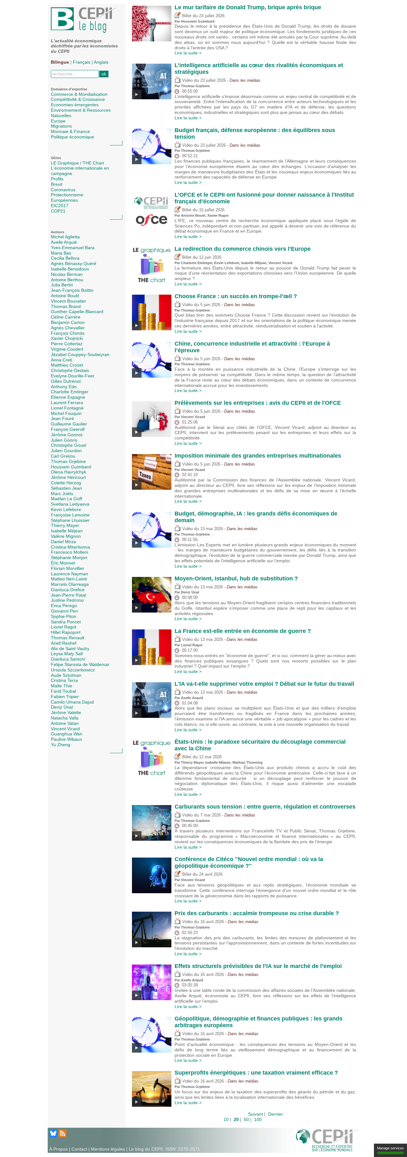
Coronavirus (63, 189)
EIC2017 (59, 205)
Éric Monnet (63, 562)
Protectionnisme (67, 194)
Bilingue (60, 62)
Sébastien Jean (66, 488)
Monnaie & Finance (70, 131)
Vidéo (187, 80)
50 (246, 1119)
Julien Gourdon (66, 450)
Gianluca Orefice (68, 589)
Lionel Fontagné (67, 407)
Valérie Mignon (66, 536)
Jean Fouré (62, 418)
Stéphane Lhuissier (70, 520)
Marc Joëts (62, 493)
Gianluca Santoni (68, 659)
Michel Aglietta (65, 236)
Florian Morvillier (67, 568)
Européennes (64, 200)
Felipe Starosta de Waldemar (80, 664)
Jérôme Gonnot (66, 434)
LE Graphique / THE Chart (77, 162)
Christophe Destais (70, 370)
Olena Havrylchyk (68, 471)
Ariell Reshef (63, 643)
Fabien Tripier (65, 696)
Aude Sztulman (66, 675)
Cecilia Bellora (65, 258)
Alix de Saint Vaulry (70, 648)
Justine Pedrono (67, 600)
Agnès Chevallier (68, 327)
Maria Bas (61, 253)
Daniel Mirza (63, 541)
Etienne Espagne (68, 397)
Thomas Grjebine (68, 461)
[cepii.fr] (327, 1139)
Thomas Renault (67, 637)
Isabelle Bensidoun (70, 268)
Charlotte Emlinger (69, 391)
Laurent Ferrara (67, 402)
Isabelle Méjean (67, 530)
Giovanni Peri (64, 611)
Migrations (61, 126)
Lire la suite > (188, 52)
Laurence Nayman (69, 573)
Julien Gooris (64, 440)
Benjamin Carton (68, 322)
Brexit (56, 184)
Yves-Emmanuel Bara (72, 247)
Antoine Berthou (67, 279)
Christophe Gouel (68, 445)
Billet (186, 16)
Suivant (255, 1114)
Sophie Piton (63, 616)
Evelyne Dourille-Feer (72, 375)
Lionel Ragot (63, 626)
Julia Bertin (62, 284)
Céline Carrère (65, 316)
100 (258, 1119)
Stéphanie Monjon (69, 557)
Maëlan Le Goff (66, 498)
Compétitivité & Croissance (78, 99)
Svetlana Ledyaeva (70, 504)
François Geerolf (68, 429)
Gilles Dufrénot (66, 381)
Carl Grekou (63, 456)
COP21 (58, 211)
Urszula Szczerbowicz (73, 669)
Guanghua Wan (66, 733)
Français (81, 62)
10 (226, 1119)
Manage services (390, 1148)
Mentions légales (108, 1149)
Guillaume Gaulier (69, 423)
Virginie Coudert (67, 349)
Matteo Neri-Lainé (69, 578)
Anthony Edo (64, 386)
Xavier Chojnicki (67, 338)
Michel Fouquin (66, 413)
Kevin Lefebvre (66, 509)
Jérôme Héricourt (68, 477)
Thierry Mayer (65, 525)
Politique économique (72, 136)
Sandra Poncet (66, 621)
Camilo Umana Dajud (72, 702)
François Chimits (68, 333)
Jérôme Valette (66, 712)
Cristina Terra (64, 680)
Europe (58, 120)
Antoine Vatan (65, 723)
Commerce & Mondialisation (79, 94)
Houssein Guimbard (71, 466)
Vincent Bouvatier (68, 301)
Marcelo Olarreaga (70, 584)
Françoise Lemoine (70, 514)
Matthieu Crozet (67, 365)
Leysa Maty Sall (67, 653)
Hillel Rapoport (65, 632)
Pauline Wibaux (66, 739)
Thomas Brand (66, 306)
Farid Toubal (63, 691)
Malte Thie (61, 685)
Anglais (101, 62)
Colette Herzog (66, 482)
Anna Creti (61, 359)
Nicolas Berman (67, 274)
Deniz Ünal (62, 707)
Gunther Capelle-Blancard (77, 311)
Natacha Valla (65, 717)
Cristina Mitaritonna (70, 547)
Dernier (275, 1114)
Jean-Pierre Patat (68, 595)
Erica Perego (64, 605)
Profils (57, 178)
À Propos (58, 1149)
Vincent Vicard (65, 728)
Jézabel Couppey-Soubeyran (80, 354)
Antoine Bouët (65, 295)
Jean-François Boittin (72, 290)
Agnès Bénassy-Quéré (73, 263)
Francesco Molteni (69, 552)
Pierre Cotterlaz (66, 343)
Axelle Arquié (64, 242)
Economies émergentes (75, 104)
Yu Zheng (60, 744)
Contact (79, 1149)
